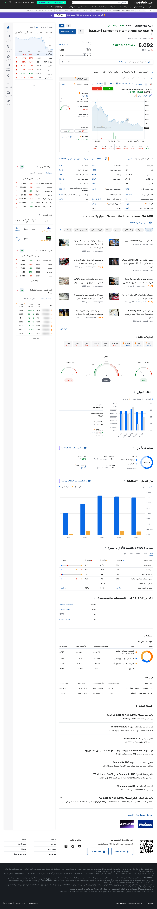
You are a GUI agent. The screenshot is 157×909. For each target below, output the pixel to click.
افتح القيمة (65, 45)
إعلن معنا (53, 844)
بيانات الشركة (141, 78)
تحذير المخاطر (8, 903)
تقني (103, 72)
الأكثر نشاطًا (49, 173)
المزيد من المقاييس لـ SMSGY (69, 159)
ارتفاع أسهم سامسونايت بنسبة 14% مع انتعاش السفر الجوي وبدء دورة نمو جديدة (87, 281)
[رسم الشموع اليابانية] (150, 84)
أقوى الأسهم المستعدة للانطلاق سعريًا (41, 291)
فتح (117, 588)
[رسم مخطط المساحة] (146, 84)
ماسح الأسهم (71, 7)
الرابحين (40, 173)
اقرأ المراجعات (17, 229)
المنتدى (96, 72)
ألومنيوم (50, 73)
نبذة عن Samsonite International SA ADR (125, 598)
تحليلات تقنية (145, 337)
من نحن (53, 839)
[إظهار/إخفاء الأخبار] (105, 83)
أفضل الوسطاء (47, 215)
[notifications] (10, 2)
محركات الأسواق (46, 166)
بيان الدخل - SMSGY (140, 480)
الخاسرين (32, 173)
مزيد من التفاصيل (122, 62)
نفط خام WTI (48, 62)
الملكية (149, 635)
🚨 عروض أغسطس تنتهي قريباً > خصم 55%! (51, 2)
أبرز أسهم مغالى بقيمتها (31, 298)
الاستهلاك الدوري (64, 609)
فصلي (144, 487)
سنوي (151, 487)
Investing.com (141, 302)
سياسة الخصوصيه (20, 903)
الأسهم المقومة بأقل (32, 11)
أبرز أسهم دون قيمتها (46, 298)
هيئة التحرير (52, 854)
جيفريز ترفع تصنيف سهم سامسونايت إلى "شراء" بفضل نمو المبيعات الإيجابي (88, 296)
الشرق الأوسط (59, 11)
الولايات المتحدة (64, 619)
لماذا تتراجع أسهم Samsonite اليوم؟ (138, 240)
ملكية (133, 78)
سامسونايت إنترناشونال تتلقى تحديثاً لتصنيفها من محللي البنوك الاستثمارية (89, 312)
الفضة (50, 58)
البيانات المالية (113, 72)
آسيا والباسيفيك (49, 11)
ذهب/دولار (49, 54)
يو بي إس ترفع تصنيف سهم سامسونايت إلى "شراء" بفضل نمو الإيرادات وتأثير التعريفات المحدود (88, 244)
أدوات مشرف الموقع (19, 854)
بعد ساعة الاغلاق (86, 11)
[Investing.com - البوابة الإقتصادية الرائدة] (143, 2)
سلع (37, 27)
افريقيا (41, 11)
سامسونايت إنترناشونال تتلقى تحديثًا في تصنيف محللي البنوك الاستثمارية (88, 261)
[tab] (148, 344)
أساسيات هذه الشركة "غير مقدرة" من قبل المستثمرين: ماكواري (137, 296)
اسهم (31, 27)
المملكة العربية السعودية (128, 11)
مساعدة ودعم (52, 849)
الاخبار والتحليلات (128, 72)
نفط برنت (49, 66)
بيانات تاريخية (125, 78)
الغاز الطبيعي (48, 77)
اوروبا (66, 11)
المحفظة (23, 849)
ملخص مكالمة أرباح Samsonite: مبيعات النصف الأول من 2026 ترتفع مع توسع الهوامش (137, 263)
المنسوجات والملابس (66, 604)
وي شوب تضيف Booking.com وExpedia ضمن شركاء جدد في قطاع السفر (139, 314)
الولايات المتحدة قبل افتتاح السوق (102, 11)
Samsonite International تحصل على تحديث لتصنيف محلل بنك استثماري (138, 281)
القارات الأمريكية (74, 11)
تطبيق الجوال (22, 844)
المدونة (24, 839)
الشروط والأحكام (33, 903)
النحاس (50, 70)
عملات (50, 27)
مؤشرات (43, 27)
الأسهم (149, 10)
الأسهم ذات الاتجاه (45, 250)
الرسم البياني (143, 72)
